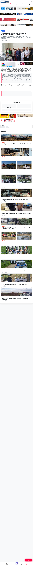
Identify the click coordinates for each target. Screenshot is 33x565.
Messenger (24, 104)
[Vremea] (23, 4)
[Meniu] (31, 1)
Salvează (29, 30)
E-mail (24, 107)
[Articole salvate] (16, 4)
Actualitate (3, 30)
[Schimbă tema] (29, 4)
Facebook (9, 104)
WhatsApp (9, 107)
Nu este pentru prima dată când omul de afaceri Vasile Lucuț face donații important (14, 97)
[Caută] (4, 4)
